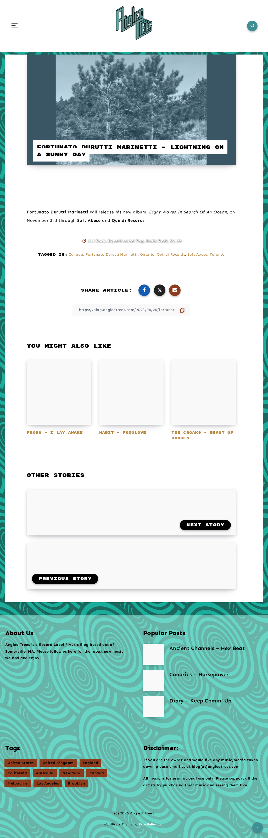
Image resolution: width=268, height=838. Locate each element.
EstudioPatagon (151, 824)
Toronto (217, 254)
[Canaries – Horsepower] (153, 680)
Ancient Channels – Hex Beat (207, 648)
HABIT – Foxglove (122, 433)
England (90, 763)
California (17, 773)
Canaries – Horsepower (198, 674)
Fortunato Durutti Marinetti (112, 254)
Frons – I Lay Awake (55, 433)
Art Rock (96, 241)
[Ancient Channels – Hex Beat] (153, 654)
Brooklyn (76, 783)
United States (21, 763)
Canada (76, 254)
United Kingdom (58, 763)
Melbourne (18, 783)
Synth (176, 241)
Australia (45, 773)
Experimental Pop (126, 241)
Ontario (147, 254)
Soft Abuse (197, 254)
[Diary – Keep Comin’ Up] (153, 706)
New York (72, 773)
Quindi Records (171, 254)
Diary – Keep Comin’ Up (200, 700)
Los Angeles (48, 783)
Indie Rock (157, 241)
